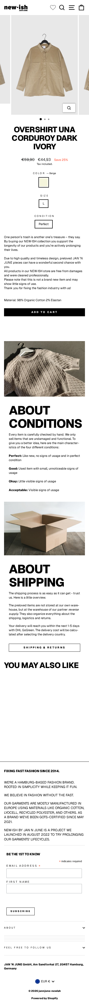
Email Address (23, 866)
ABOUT (10, 927)
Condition (44, 216)
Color (44, 173)
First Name (18, 881)
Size (44, 195)
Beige (43, 182)
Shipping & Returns (44, 647)
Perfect (44, 224)
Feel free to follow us (28, 947)
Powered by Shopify (44, 998)
